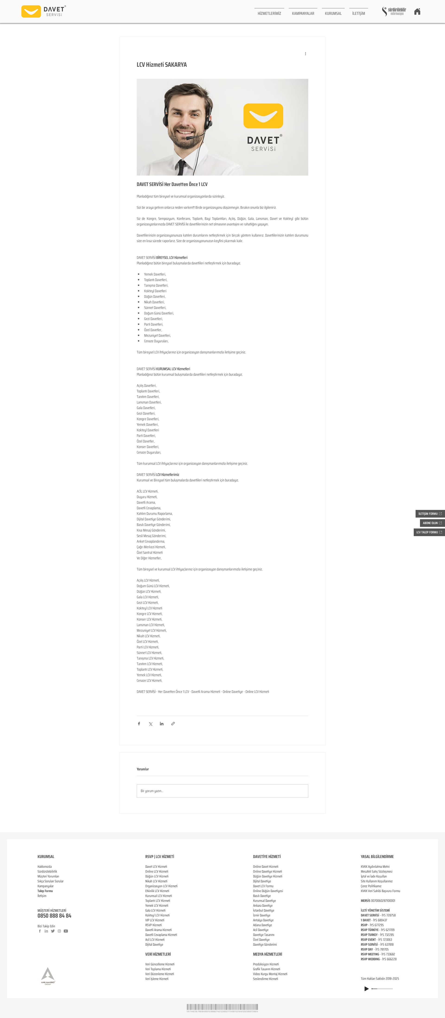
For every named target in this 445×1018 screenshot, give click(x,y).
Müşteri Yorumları (48, 876)
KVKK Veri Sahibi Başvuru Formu (380, 891)
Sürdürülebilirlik (47, 871)
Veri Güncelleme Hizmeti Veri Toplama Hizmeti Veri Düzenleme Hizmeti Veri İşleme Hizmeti (160, 971)
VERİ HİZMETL (155, 954)
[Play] (367, 988)
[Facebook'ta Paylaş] (139, 723)
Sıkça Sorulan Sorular (51, 881)
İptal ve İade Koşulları (374, 876)
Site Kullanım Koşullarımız (377, 881)
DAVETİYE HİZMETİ (267, 856)
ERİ (168, 954)
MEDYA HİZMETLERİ (267, 954)
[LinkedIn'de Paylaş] (161, 723)
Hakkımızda (45, 866)
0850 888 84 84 (54, 915)
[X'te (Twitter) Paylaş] (150, 723)
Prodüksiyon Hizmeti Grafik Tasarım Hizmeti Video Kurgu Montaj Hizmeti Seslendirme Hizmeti (270, 971)
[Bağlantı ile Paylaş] (173, 723)
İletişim (42, 896)
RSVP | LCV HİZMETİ (159, 856)
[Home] (417, 11)
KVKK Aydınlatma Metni (375, 866)
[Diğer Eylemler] (305, 53)
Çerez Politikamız (371, 886)
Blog (40, 900)
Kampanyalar (46, 886)
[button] (269, 11)
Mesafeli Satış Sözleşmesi (376, 871)
